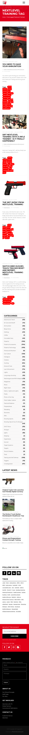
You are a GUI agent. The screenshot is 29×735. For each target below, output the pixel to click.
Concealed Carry (8, 338)
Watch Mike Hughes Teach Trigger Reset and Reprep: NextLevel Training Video (13, 270)
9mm (7, 582)
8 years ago (9, 487)
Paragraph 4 (7, 207)
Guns (13, 590)
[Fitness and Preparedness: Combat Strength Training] (8, 529)
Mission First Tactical (8, 599)
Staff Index (5, 694)
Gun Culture (7, 353)
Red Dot (16, 602)
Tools (5, 454)
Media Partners (6, 706)
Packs (5, 394)
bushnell (15, 585)
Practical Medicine (9, 403)
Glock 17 (9, 590)
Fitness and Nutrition (10, 350)
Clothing (6, 332)
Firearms (5, 61)
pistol (8, 602)
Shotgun (6, 429)
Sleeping (6, 436)
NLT (9, 164)
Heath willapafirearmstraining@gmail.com (14, 69)
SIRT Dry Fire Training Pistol (7, 107)
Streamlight (15, 609)
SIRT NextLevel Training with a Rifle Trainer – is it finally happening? (13, 138)
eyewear (17, 587)
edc (13, 587)
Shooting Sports (8, 419)
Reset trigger (6, 303)
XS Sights (18, 611)
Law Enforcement (9, 369)
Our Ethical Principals (8, 692)
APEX (18, 582)
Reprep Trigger (7, 301)
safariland (5, 604)
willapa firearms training (8, 611)
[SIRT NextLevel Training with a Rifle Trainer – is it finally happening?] (14, 122)
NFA (22, 599)
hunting (4, 594)
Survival (6, 442)
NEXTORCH (17, 599)
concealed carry (6, 587)
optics (4, 602)
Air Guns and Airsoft (8, 132)
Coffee (6, 335)
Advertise (5, 718)
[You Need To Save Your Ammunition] (14, 42)
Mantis (4, 93)
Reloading (7, 409)
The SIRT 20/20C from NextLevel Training (13, 203)
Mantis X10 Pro (6, 97)
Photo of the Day (9, 397)
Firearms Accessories (10, 344)
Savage (10, 604)
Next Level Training (7, 232)
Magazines (7, 381)
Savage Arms (16, 604)
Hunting (6, 363)
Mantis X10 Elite (7, 95)
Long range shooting (10, 375)
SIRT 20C (7, 237)
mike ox (19, 597)
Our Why (4, 696)
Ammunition (7, 326)
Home (4, 17)
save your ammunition (7, 103)
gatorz (22, 587)
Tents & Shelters (8, 451)
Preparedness (8, 406)
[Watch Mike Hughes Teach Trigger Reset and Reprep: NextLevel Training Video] (14, 252)
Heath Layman (17, 592)
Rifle (12, 164)
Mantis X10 (10, 93)
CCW (19, 585)
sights (5, 433)
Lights (6, 372)
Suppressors (7, 439)
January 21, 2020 (19, 132)
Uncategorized (8, 463)
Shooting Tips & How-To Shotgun (13, 422)
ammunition (13, 582)
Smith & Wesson (6, 609)
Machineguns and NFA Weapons (13, 378)
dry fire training (7, 159)
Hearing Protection (7, 592)
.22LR (3, 582)
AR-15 (22, 582)
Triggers (6, 460)
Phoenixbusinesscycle (17, 731)
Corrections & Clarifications (9, 708)
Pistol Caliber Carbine (10, 400)
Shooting (23, 604)
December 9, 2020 (13, 61)
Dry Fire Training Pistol (7, 90)
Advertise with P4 (7, 704)
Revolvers (7, 412)
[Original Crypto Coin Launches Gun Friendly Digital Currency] (8, 480)
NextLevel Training (7, 163)
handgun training (20, 590)
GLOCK (4, 590)
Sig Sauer (17, 606)
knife (8, 594)
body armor (9, 585)
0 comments (7, 71)
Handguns (7, 357)
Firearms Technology (9, 263)
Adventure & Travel (9, 319)
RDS (12, 602)
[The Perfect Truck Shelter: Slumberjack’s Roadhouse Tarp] (8, 504)
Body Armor (7, 329)
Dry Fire (10, 157)
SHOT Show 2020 (7, 167)
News (5, 384)
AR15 (3, 585)
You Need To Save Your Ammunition (11, 65)
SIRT (4, 106)
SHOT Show (5, 166)
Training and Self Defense (11, 457)
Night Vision (7, 388)
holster (23, 592)
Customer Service (7, 715)
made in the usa (6, 597)
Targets (6, 448)
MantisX (5, 99)
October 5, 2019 (18, 263)
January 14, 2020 (13, 199)
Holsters (6, 360)
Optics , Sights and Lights (11, 391)
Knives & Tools (8, 366)
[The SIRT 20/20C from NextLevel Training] (14, 187)
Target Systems (8, 445)
